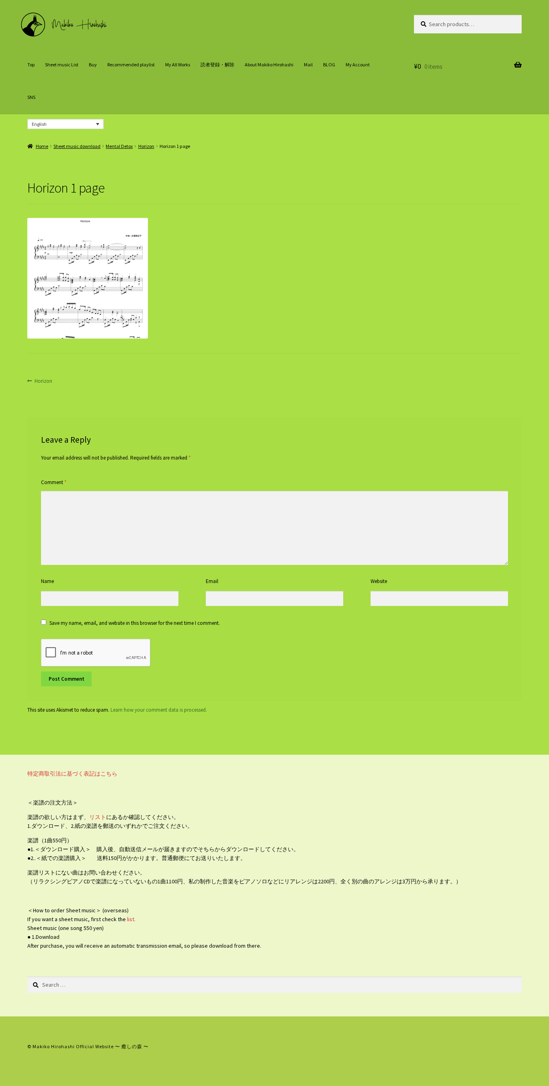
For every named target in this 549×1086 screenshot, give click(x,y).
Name (47, 581)
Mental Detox (119, 146)
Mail (308, 65)
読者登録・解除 (217, 65)
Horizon (146, 146)
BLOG (329, 65)
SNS (31, 97)
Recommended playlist (131, 65)
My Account (358, 65)
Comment (53, 482)
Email (212, 581)
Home (42, 146)
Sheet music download (76, 146)
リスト (97, 817)
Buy (93, 65)
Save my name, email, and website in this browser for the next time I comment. (134, 623)
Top (31, 65)
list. (130, 919)
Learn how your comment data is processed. (159, 709)
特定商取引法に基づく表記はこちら (72, 773)
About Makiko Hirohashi (269, 65)
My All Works (177, 65)
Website (379, 581)
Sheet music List (61, 65)
